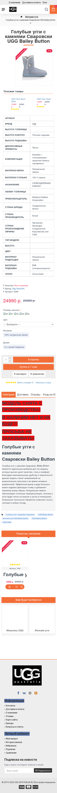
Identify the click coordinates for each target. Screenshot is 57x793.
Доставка (22, 394)
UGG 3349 (7, 522)
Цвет (5, 319)
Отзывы (35, 394)
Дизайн (6, 342)
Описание (8, 394)
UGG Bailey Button (45, 514)
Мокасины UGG (14, 630)
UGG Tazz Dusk (44, 99)
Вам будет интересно (29, 599)
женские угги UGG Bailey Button (15, 518)
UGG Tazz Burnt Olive (18, 100)
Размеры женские (11, 310)
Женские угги (31, 17)
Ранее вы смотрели (28, 533)
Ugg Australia (18, 288)
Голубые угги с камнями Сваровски (20, 514)
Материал (7, 330)
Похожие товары (13, 91)
